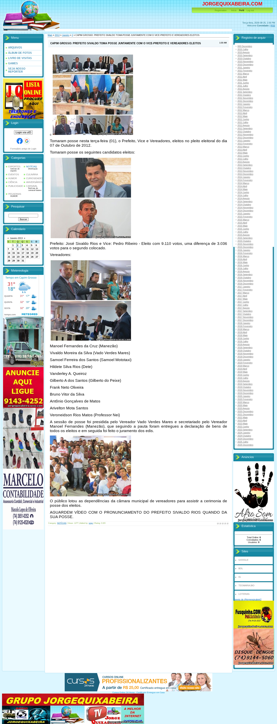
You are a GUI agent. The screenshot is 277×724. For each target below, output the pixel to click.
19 (32, 253)
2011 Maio (242, 80)
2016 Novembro (245, 280)
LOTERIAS (243, 594)
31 (23, 260)
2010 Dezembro (245, 64)
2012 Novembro (245, 134)
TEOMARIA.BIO (246, 585)
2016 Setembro (244, 274)
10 (23, 249)
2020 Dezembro (245, 411)
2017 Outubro (244, 314)
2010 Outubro (244, 58)
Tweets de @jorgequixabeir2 (247, 599)
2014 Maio (242, 189)
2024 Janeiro (243, 432)
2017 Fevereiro (244, 289)
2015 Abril (242, 223)
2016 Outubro (244, 277)
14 (9, 253)
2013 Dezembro (245, 174)
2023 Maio (242, 423)
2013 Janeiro (243, 140)
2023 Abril (242, 420)
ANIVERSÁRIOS (34, 182)
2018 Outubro (244, 350)
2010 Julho (242, 49)
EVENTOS (13, 174)
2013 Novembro (245, 171)
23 (18, 257)
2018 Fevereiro (244, 326)
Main (50, 35)
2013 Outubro (244, 168)
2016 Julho (242, 268)
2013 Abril (242, 149)
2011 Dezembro (245, 101)
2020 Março (243, 402)
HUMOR (12, 178)
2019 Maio (242, 372)
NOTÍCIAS (31, 166)
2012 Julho (242, 122)
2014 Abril (242, 186)
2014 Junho (243, 192)
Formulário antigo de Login (23, 148)
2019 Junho (243, 375)
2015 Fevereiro (244, 216)
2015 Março (243, 219)
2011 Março (243, 73)
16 (18, 253)
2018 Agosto (243, 344)
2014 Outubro (244, 204)
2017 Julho (242, 305)
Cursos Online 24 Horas (123, 692)
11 (27, 249)
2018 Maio (242, 335)
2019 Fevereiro (244, 362)
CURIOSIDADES (34, 178)
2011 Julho (242, 86)
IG (239, 577)
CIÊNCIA (12, 182)
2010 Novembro (245, 61)
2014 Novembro (245, 207)
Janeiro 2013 (16, 238)
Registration (221, 10)
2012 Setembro (244, 128)
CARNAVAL (32, 186)
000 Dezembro (244, 46)
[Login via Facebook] (20, 141)
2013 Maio (242, 153)
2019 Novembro (245, 390)
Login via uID (23, 132)
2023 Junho (243, 426)
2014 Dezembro (245, 210)
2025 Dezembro (245, 445)
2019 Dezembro (245, 393)
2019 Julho (242, 378)
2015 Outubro (244, 241)
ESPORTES (14, 166)
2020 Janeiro (243, 396)
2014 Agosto (243, 198)
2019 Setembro (244, 384)
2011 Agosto (243, 89)
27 (37, 257)
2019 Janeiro (243, 359)
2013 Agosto (243, 162)
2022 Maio (242, 417)
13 (37, 249)
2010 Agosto (243, 52)
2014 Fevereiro (244, 180)
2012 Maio (242, 116)
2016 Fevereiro (244, 253)
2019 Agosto (243, 381)
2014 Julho (242, 195)
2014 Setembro (244, 201)
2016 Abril (242, 259)
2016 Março (243, 256)
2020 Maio (242, 405)
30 (18, 260)
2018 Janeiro (243, 323)
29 (13, 260)
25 (27, 257)
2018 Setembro (244, 347)
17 (23, 253)
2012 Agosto (243, 125)
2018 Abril (242, 332)
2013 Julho (242, 159)
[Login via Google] (27, 141)
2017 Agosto (243, 308)
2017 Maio (242, 299)
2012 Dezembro (245, 137)
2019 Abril (242, 369)
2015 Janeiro (243, 213)
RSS (273, 25)
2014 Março (243, 183)
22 (13, 257)
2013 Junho (243, 156)
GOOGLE (243, 560)
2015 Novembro (245, 244)
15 (13, 253)
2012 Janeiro (243, 104)
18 (27, 253)
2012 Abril (242, 113)
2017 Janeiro (243, 286)
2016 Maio (242, 262)
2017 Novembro (245, 317)
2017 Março (243, 293)
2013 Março (243, 146)
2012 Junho (243, 119)
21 (9, 257)
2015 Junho (243, 229)
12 (32, 249)
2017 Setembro (244, 311)
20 (37, 253)
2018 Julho (242, 341)
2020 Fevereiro (244, 399)
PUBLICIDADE (15, 186)
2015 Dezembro (245, 247)
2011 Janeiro (243, 67)
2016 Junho (243, 265)
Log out (250, 10)
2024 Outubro (244, 436)
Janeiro (65, 35)
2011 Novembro (245, 98)
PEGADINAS (14, 194)
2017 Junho (243, 302)
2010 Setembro (244, 55)
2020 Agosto (243, 408)
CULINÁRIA (32, 174)
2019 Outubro (244, 387)
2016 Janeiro (243, 250)
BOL (240, 568)
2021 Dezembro (245, 414)
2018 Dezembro (245, 356)
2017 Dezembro (245, 320)
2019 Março (243, 366)
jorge (91, 523)
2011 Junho (243, 83)
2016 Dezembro (245, 283)
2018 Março (243, 329)
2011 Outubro (244, 95)
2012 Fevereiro (244, 107)
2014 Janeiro (243, 177)
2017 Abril (242, 296)
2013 (57, 35)
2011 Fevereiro (244, 70)
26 (32, 257)
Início (233, 10)
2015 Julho (242, 232)
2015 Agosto (243, 235)
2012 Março (243, 110)
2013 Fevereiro (244, 143)
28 (9, 260)
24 (23, 257)
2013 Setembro (244, 165)
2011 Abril (242, 76)
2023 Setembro (244, 429)
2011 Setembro (244, 92)
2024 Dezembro (245, 439)
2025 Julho (242, 442)
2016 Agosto (243, 271)
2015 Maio (242, 226)
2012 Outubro (244, 131)
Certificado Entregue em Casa (150, 692)
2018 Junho (243, 338)
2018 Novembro (245, 353)
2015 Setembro (244, 238)
